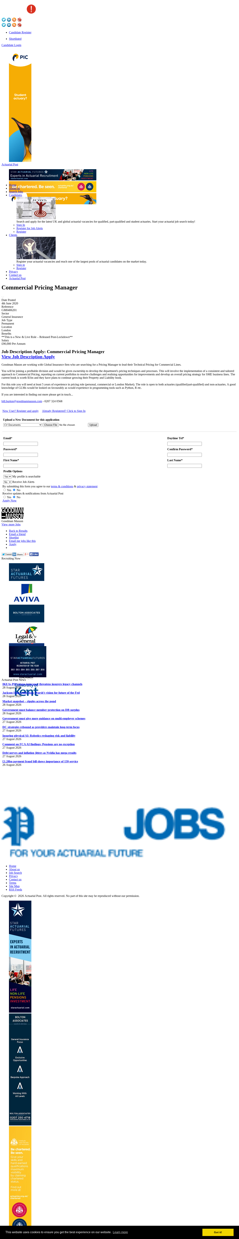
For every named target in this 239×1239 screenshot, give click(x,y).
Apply (12, 544)
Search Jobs (16, 191)
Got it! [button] (218, 1232)
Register (21, 231)
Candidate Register (20, 32)
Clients (13, 235)
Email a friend (17, 534)
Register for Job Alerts (29, 228)
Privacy (13, 271)
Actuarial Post (9, 164)
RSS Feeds (15, 889)
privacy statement (87, 486)
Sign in (20, 264)
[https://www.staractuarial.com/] (52, 179)
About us (14, 188)
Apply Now (9, 500)
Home (12, 185)
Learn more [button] (120, 1232)
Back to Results (18, 530)
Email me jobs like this (22, 540)
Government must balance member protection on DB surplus (41, 709)
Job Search (15, 872)
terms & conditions (62, 486)
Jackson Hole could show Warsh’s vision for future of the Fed (41, 692)
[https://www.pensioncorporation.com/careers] (20, 160)
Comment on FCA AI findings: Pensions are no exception (38, 744)
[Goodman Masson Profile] (12, 517)
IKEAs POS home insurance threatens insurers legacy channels (42, 684)
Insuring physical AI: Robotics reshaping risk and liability (38, 735)
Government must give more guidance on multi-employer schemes (43, 718)
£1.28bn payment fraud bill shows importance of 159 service (40, 761)
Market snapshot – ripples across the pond (29, 701)
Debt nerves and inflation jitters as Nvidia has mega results (39, 752)
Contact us (15, 275)
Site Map (14, 886)
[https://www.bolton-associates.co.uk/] (20, 1124)
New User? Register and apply (20, 411)
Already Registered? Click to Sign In (64, 411)
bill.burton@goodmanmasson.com (21, 401)
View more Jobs (11, 524)
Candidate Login (11, 45)
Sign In (20, 225)
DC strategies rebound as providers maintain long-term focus (41, 727)
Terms (12, 882)
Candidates (15, 195)
